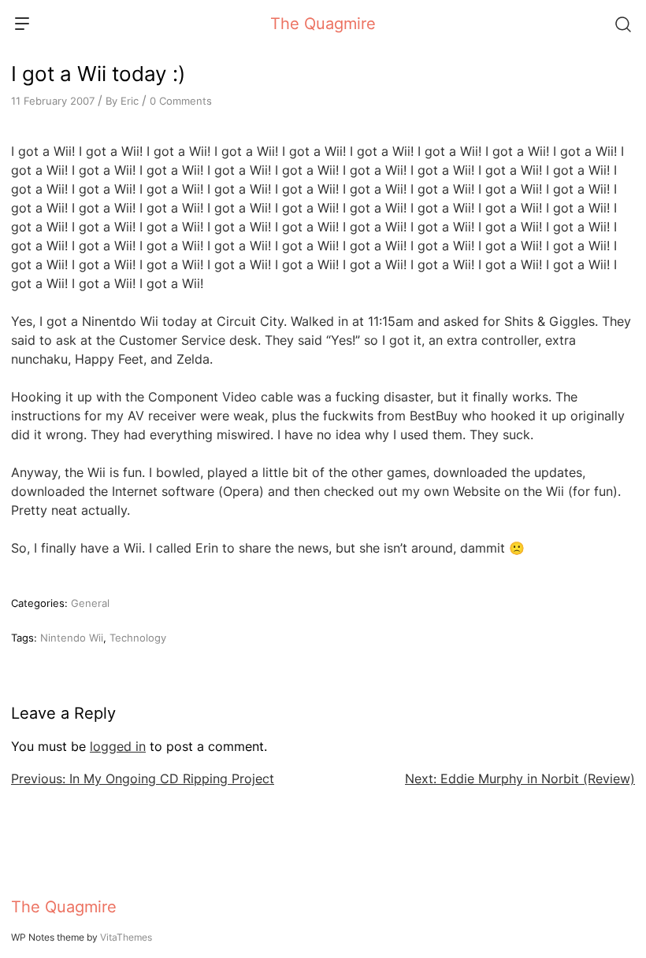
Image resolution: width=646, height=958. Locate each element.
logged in (118, 746)
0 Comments (181, 100)
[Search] (622, 24)
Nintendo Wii (71, 637)
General (90, 603)
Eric (130, 100)
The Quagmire (323, 23)
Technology (138, 637)
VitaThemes (126, 937)
